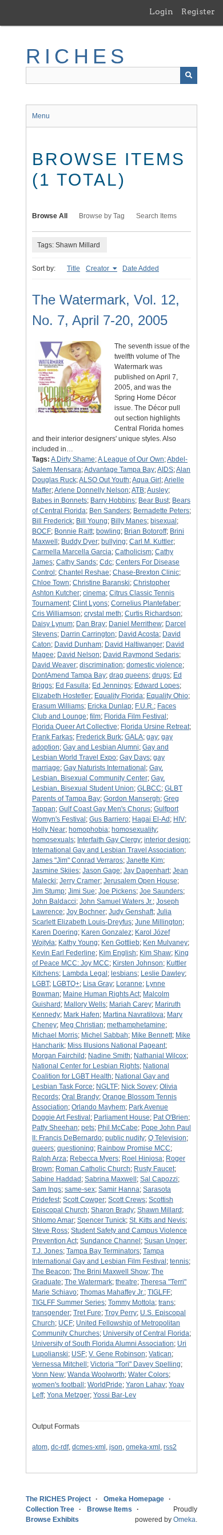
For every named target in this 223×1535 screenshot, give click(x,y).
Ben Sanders (109, 511)
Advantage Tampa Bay (119, 470)
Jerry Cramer (79, 881)
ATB (138, 490)
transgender (51, 1313)
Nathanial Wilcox (160, 1056)
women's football (58, 1385)
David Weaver (54, 665)
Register (198, 11)
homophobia (88, 829)
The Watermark (88, 1282)
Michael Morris (55, 1035)
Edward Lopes (157, 686)
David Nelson (78, 655)
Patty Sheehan (55, 1128)
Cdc (105, 562)
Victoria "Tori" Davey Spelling (135, 1364)
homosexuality (134, 829)
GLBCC (149, 788)
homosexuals (53, 840)
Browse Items (109, 1509)
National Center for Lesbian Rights (86, 1066)
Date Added (140, 268)
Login (161, 11)
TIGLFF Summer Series (68, 1302)
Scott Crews (126, 1200)
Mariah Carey (130, 1004)
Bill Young (91, 521)
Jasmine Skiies (55, 871)
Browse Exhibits (52, 1520)
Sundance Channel (110, 1241)
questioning (75, 1148)
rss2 (170, 1447)
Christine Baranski (101, 583)
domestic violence (154, 665)
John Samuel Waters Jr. (116, 901)
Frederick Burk (98, 737)
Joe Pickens (117, 891)
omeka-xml (143, 1447)
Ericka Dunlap (109, 706)
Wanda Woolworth (96, 1374)
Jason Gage (101, 871)
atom (39, 1447)
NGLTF (107, 1087)
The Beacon (51, 1272)
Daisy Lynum (52, 624)
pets (87, 1128)
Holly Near (48, 829)
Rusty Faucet (154, 1169)
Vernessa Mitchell (59, 1364)
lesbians (124, 973)
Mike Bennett (152, 1035)
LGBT (40, 984)
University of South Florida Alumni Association (103, 1344)
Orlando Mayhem (98, 1107)
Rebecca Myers (94, 1159)
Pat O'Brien (170, 1117)
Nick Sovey (138, 1087)
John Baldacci (54, 901)
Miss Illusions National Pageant (116, 1045)
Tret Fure (87, 1313)
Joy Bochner (85, 912)
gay (152, 737)
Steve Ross (49, 1231)
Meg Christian (81, 1025)
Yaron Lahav (145, 1385)
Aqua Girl (146, 480)
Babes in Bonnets (59, 500)
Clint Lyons (90, 603)
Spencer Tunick (101, 1220)
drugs (161, 675)
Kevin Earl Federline (63, 953)
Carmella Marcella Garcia (72, 552)
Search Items (156, 216)
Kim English (117, 953)
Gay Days (135, 758)
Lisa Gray (98, 984)
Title (73, 268)
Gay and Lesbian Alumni (101, 747)
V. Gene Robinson (117, 1354)
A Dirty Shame (73, 459)
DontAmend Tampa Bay (69, 675)
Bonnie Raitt (73, 531)
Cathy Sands (76, 562)
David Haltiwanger (133, 644)
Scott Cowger (84, 1200)
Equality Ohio (167, 696)
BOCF (41, 531)
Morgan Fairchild (58, 1056)
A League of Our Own (131, 459)
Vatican (160, 1354)
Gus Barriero (109, 819)
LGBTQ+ (66, 984)
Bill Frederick (52, 521)
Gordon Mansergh (131, 799)
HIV (179, 819)
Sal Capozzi (159, 1179)
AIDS (165, 470)
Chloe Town (50, 583)
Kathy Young (78, 943)
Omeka (184, 1520)
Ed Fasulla (72, 686)
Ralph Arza (49, 1159)
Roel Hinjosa (142, 1159)
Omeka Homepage (133, 1499)
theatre (126, 1282)
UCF (65, 1323)
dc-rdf (60, 1447)
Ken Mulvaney (165, 943)
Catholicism (133, 552)
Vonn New (48, 1374)
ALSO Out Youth (104, 480)
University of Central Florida (146, 1333)
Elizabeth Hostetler (61, 696)
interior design (166, 840)
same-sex (80, 1189)
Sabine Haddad (56, 1179)
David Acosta (138, 634)
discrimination (101, 665)
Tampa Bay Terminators (103, 1251)
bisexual (163, 521)
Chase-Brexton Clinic (146, 572)
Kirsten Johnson (138, 963)
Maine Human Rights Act (101, 994)
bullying (113, 542)
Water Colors (148, 1374)
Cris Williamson (56, 614)
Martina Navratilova (133, 1015)
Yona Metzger (68, 1395)
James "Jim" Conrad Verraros (77, 860)
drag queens (129, 675)
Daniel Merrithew (135, 624)
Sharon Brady (112, 1210)
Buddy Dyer (79, 542)
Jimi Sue (81, 891)
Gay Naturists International (104, 768)
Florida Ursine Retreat (155, 727)
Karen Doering (55, 932)
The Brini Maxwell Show (110, 1272)
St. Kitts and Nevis (157, 1220)
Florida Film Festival (135, 716)
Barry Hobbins (112, 500)
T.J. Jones (47, 1251)
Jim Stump (48, 891)
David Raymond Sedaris (141, 655)
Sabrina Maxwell (111, 1179)
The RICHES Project (58, 1499)
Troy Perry (121, 1313)
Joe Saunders (161, 891)
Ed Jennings (111, 686)
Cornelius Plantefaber (145, 603)
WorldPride (104, 1385)
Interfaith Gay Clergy (109, 840)
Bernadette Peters (161, 511)
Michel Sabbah (104, 1035)
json (115, 1447)
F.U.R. (144, 706)
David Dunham (77, 644)
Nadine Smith (109, 1056)
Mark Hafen (81, 1015)
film (95, 716)
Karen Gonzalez (106, 932)
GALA (134, 737)
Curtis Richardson (153, 614)
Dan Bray (90, 624)
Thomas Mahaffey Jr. (112, 1292)
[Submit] (188, 75)
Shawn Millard (159, 1210)
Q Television (167, 1138)
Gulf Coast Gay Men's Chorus (104, 809)
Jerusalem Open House (140, 881)
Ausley (157, 490)
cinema (94, 593)
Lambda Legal (84, 973)
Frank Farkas (52, 737)
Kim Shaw (155, 953)
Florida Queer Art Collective (74, 727)
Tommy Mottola (131, 1302)
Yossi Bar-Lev (114, 1395)
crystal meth (102, 614)
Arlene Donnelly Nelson (91, 490)
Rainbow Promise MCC (133, 1148)
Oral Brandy (80, 1097)
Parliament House (122, 1117)
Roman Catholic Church (92, 1169)
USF (78, 1354)
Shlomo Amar (53, 1220)
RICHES (77, 56)
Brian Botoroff (145, 531)
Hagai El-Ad (151, 819)
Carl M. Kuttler (151, 542)
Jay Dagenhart (146, 871)
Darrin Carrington (88, 634)
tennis (179, 1261)
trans (166, 1302)
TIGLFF (159, 1292)
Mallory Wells (85, 1004)
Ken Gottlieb (120, 943)
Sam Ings (46, 1189)
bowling (108, 531)
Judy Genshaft (131, 912)
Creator (98, 268)
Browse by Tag (102, 216)
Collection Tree (50, 1509)
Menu (41, 116)
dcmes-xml (89, 1447)
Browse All (49, 216)
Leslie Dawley (163, 973)
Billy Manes (129, 521)
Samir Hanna (119, 1189)
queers (43, 1148)
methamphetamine (136, 1025)
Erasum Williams (58, 706)
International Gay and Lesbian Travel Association (108, 850)
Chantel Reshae (83, 572)
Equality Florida (118, 696)
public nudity (125, 1138)
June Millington (158, 922)
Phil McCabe (118, 1128)
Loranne (129, 984)
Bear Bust (153, 500)
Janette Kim (144, 860)
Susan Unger (164, 1241)
